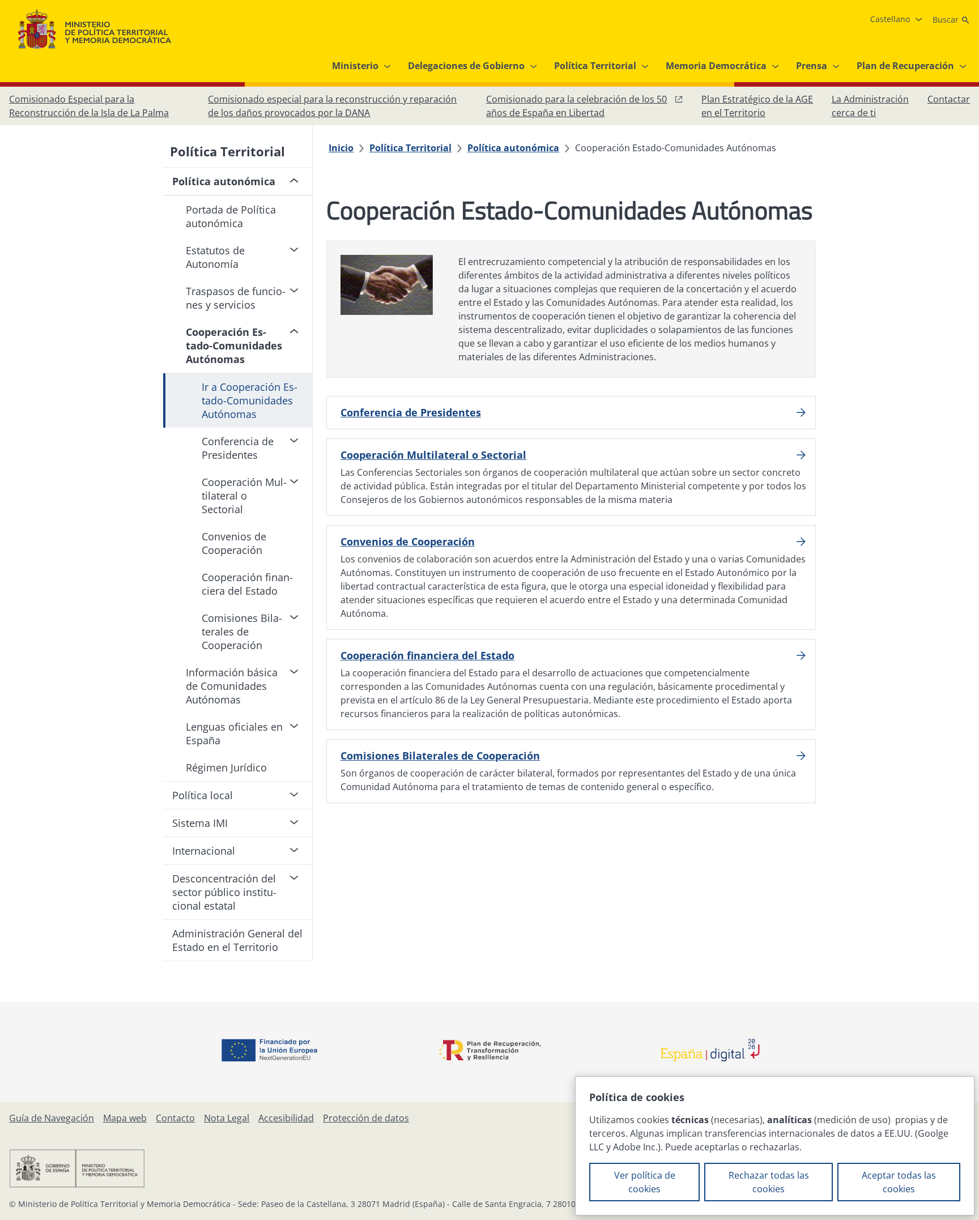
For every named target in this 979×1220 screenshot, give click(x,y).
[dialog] (774, 1145)
